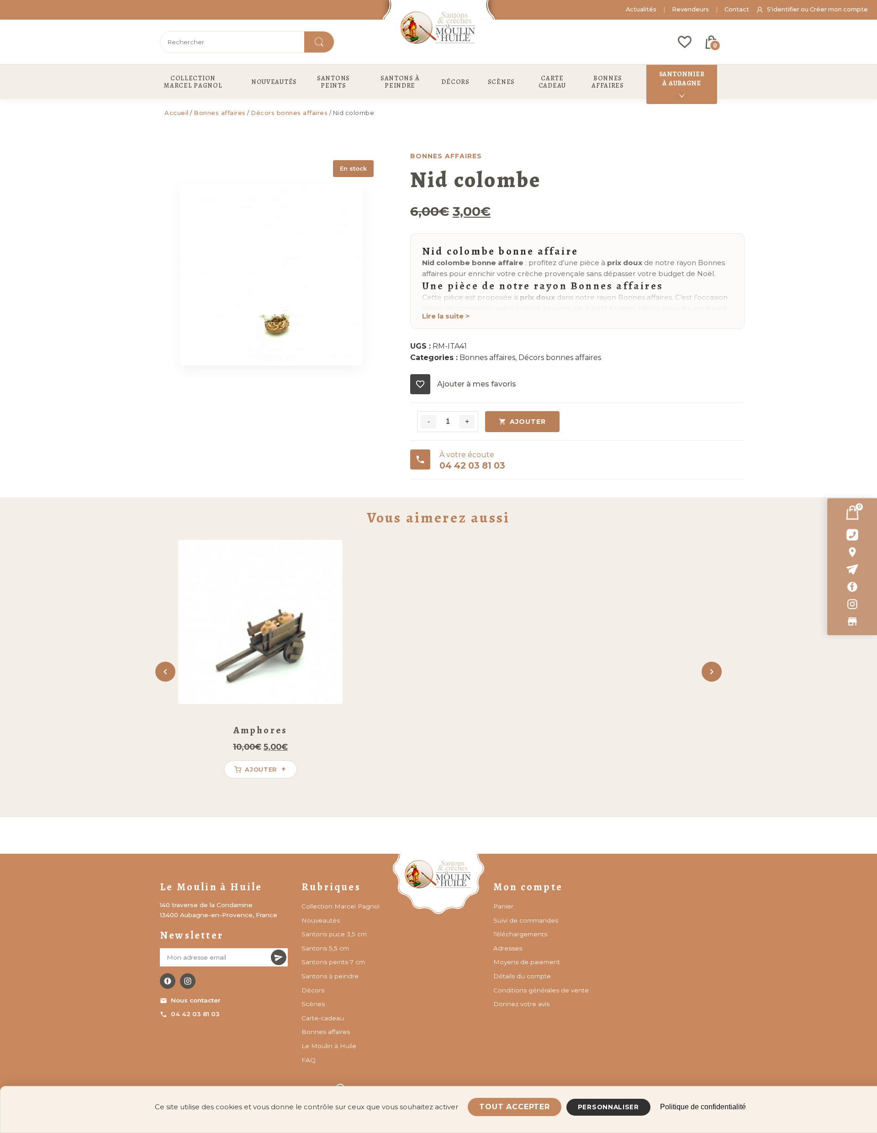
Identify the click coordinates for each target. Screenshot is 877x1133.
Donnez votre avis (521, 1004)
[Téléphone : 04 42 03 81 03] (852, 535)
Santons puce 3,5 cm (334, 934)
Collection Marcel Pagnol (340, 906)
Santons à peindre (330, 976)
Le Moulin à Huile (328, 1045)
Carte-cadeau (322, 1018)
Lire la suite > (446, 316)
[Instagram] (852, 604)
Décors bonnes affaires (289, 112)
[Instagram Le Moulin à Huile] (187, 981)
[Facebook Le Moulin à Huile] (167, 981)
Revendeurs (690, 9)
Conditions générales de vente (541, 990)
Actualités (641, 9)
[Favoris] (685, 42)
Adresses (507, 948)
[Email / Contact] (852, 569)
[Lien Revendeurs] (852, 621)
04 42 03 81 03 (195, 1014)
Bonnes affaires (220, 112)
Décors (312, 990)
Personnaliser (608, 1107)
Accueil (176, 112)
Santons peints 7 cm (333, 962)
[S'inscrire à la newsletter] (278, 957)
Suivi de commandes (525, 920)
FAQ (308, 1060)
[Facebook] (852, 587)
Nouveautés (320, 920)
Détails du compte (522, 976)
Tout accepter (514, 1106)
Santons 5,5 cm (325, 948)
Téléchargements (520, 934)
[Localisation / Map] (852, 552)
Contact (736, 9)
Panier (503, 906)
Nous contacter (196, 1000)
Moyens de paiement (526, 962)
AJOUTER (528, 422)
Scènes (313, 1004)
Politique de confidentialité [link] (703, 1107)
